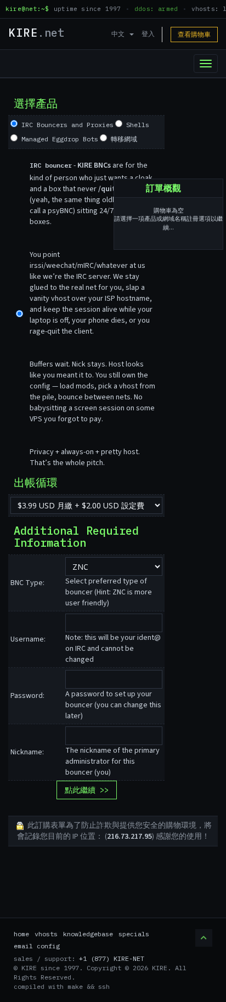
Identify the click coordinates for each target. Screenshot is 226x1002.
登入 (148, 34)
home (21, 934)
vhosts (46, 934)
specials (133, 934)
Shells (135, 125)
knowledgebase (88, 934)
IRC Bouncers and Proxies (66, 125)
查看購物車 (194, 34)
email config (37, 946)
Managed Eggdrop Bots (58, 139)
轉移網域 (122, 139)
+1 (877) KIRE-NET (111, 958)
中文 (119, 34)
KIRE (36, 32)
